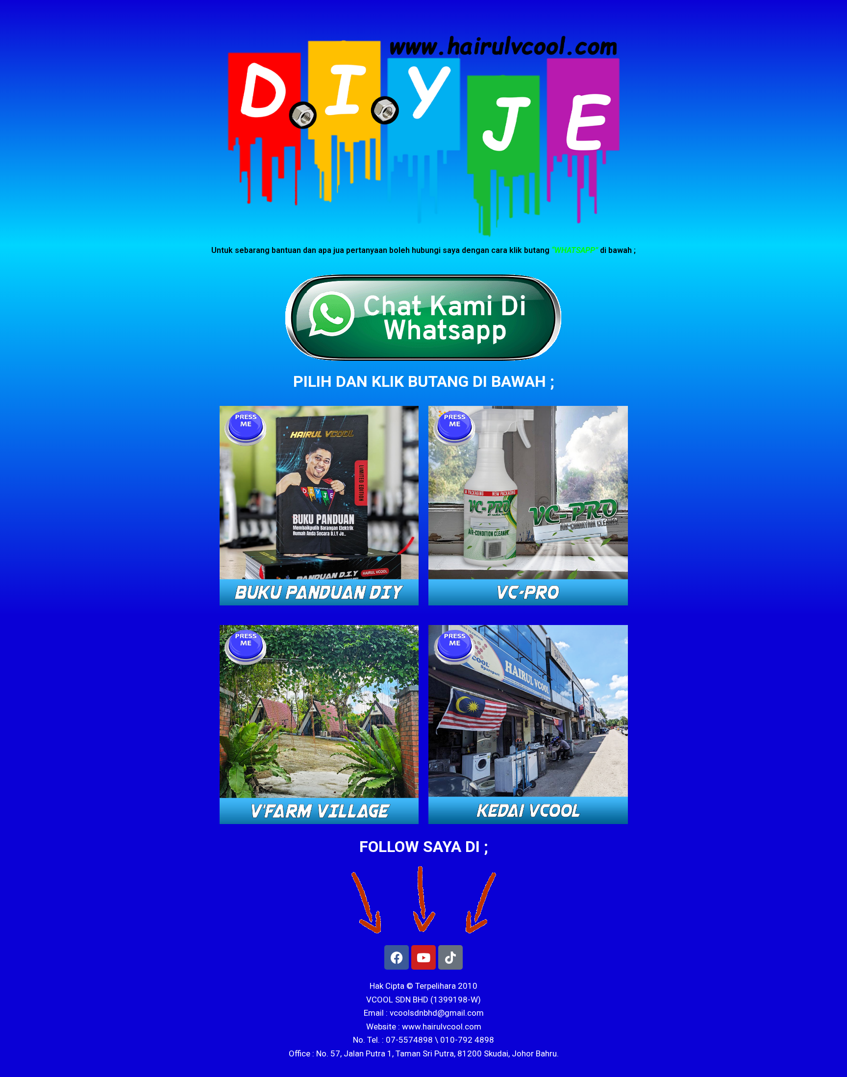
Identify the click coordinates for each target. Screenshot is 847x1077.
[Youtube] (423, 957)
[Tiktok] (450, 957)
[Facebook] (396, 957)
